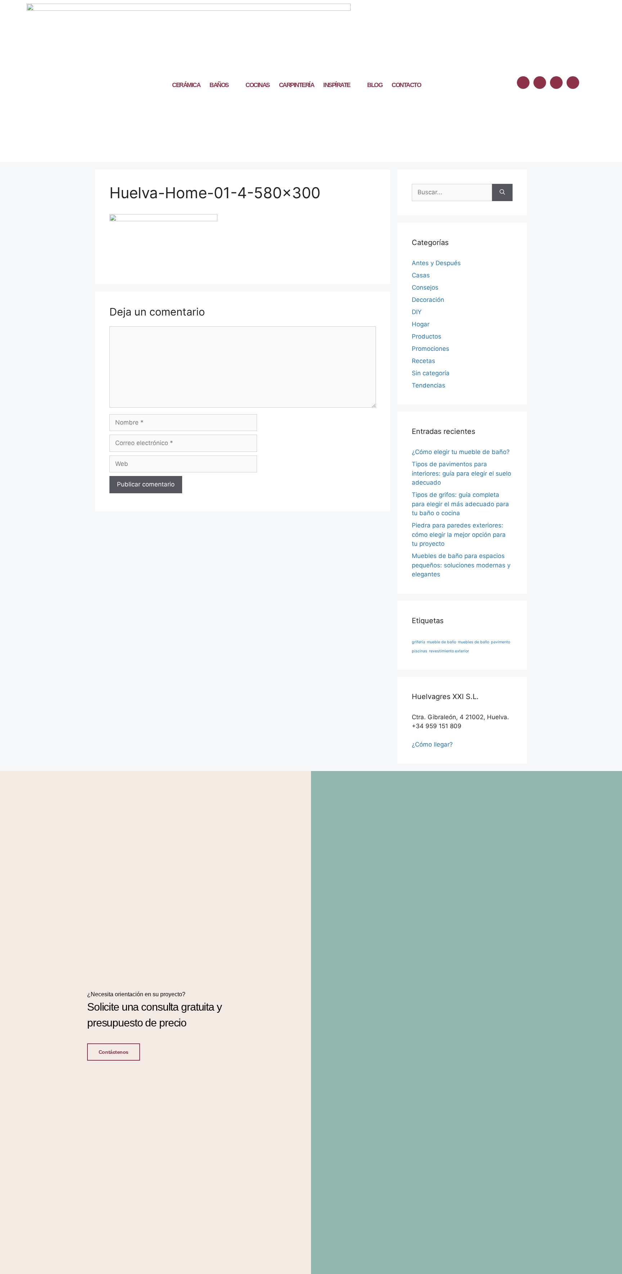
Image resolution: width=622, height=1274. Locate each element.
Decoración (428, 299)
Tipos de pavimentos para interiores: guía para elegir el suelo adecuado (461, 473)
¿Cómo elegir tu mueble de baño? (461, 451)
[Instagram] (539, 82)
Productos (426, 336)
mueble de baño (441, 642)
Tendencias (428, 385)
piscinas (419, 651)
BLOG (374, 85)
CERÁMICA (186, 85)
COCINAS (257, 85)
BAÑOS (219, 85)
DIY (417, 312)
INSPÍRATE (336, 85)
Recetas (423, 360)
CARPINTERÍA (296, 85)
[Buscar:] (452, 192)
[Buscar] (502, 192)
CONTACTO (406, 85)
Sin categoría (431, 373)
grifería (418, 642)
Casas (421, 275)
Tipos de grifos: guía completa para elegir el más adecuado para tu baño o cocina (460, 504)
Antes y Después (436, 263)
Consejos (425, 287)
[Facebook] (523, 82)
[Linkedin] (556, 82)
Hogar (420, 324)
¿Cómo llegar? (432, 744)
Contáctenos (114, 1052)
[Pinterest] (573, 82)
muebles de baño (473, 642)
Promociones (430, 348)
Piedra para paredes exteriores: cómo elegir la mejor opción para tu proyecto (459, 534)
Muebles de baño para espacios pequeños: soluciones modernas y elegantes (461, 565)
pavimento (500, 642)
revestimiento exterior (449, 651)
